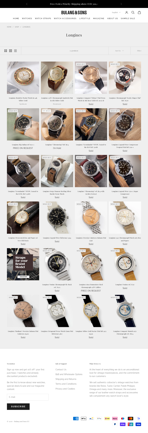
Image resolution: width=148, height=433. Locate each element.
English (115, 12)
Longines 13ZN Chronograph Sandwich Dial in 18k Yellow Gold (57, 99)
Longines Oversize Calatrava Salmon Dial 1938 (91, 239)
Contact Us (61, 369)
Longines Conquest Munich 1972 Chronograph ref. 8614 (124, 332)
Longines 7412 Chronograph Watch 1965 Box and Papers (125, 239)
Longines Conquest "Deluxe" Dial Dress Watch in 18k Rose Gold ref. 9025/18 (91, 99)
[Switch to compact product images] (15, 51)
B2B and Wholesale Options (69, 374)
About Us (112, 18)
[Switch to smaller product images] (10, 51)
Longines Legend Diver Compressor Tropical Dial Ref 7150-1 (125, 146)
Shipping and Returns (66, 379)
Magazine (98, 18)
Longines (26, 27)
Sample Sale (128, 18)
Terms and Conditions (66, 384)
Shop (17, 27)
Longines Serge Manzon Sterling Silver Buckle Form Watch (57, 192)
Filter (139, 51)
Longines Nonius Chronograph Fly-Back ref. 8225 (57, 285)
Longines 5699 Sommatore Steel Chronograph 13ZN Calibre (91, 285)
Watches (27, 18)
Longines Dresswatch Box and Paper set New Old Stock (23, 239)
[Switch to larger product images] (5, 51)
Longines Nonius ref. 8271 (124, 284)
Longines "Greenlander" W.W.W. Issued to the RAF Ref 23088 (91, 146)
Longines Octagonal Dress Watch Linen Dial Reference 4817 (57, 332)
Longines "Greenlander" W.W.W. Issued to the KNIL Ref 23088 (23, 192)
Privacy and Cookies (65, 389)
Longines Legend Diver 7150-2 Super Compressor (125, 192)
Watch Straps (43, 18)
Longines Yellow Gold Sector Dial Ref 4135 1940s (91, 332)
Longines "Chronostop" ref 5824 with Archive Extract (91, 192)
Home (16, 18)
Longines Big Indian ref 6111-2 (23, 145)
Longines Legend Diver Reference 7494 (57, 238)
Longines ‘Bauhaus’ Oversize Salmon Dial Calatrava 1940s (23, 332)
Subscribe (18, 406)
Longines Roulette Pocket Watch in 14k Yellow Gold (23, 99)
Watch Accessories (65, 18)
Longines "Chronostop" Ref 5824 (57, 145)
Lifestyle (84, 18)
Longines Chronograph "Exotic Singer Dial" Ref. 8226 (125, 99)
